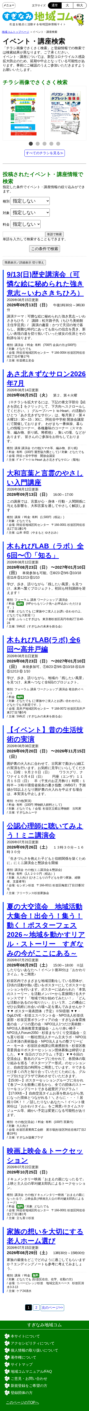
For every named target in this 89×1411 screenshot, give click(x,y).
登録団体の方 (22, 1393)
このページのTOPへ (22, 1402)
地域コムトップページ (15, 31)
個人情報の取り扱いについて (34, 1350)
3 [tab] (44, 144)
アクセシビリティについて (33, 1343)
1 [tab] (31, 144)
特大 (80, 5)
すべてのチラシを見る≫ (44, 153)
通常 (55, 5)
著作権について (23, 1357)
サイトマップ (22, 1364)
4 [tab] (51, 144)
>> (52, 1307)
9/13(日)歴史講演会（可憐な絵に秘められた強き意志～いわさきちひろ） (45, 284)
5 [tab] (58, 144)
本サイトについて (25, 1336)
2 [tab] (37, 144)
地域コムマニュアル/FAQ (31, 1371)
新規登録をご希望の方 (29, 1386)
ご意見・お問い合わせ (29, 1378)
